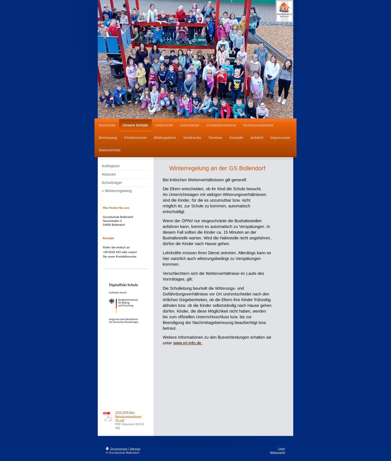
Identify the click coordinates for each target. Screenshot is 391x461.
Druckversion (119, 448)
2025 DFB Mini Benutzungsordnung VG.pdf (128, 416)
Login (281, 448)
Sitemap (135, 448)
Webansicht (277, 452)
